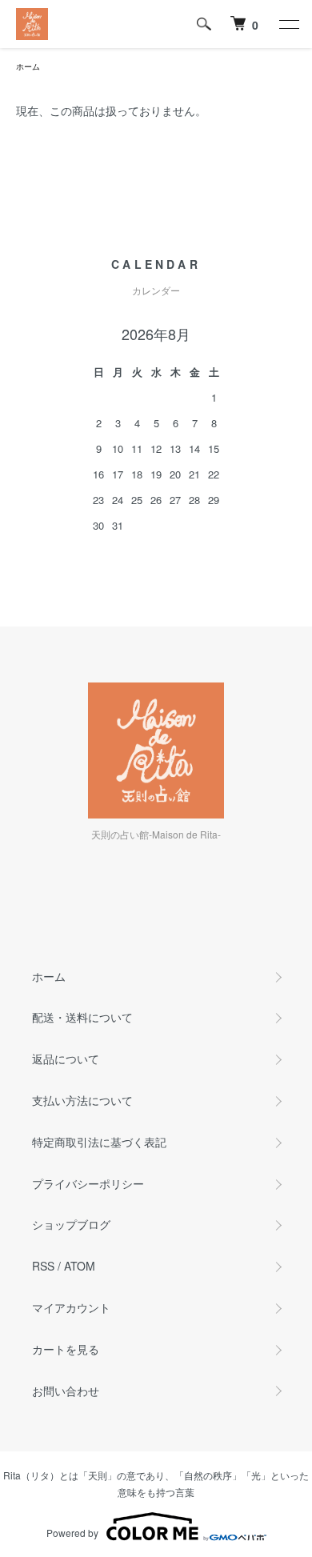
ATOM (79, 1266)
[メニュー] (288, 24)
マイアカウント (71, 1307)
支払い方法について (82, 1100)
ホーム (28, 66)
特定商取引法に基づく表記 (99, 1142)
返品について (65, 1059)
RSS (43, 1266)
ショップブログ (71, 1224)
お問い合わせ (65, 1391)
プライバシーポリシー (88, 1183)
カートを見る (65, 1349)
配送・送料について (82, 1017)
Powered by (72, 1532)
